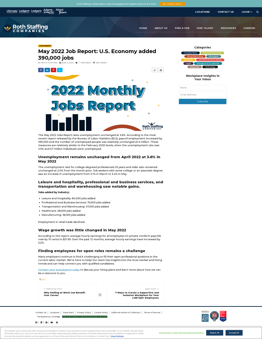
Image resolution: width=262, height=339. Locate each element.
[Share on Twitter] (59, 70)
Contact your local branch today (59, 269)
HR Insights (213, 56)
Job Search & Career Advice (210, 60)
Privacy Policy (84, 312)
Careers (249, 28)
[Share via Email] (161, 70)
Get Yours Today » (172, 4)
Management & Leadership (208, 63)
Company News (190, 53)
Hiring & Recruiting (195, 56)
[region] (131, 333)
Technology (210, 67)
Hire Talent (205, 28)
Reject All (214, 332)
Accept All (234, 332)
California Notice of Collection (125, 312)
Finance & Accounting (212, 53)
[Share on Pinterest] (53, 70)
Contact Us (226, 12)
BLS (43, 279)
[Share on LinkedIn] (47, 70)
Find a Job (182, 28)
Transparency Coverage (48, 316)
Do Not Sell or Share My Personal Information (84, 317)
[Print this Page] (154, 70)
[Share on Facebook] (41, 70)
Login (246, 12)
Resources (228, 28)
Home (143, 28)
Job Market (188, 60)
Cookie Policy (101, 312)
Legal (188, 63)
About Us (160, 28)
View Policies (117, 336)
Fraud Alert (68, 312)
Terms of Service (152, 312)
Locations (202, 12)
